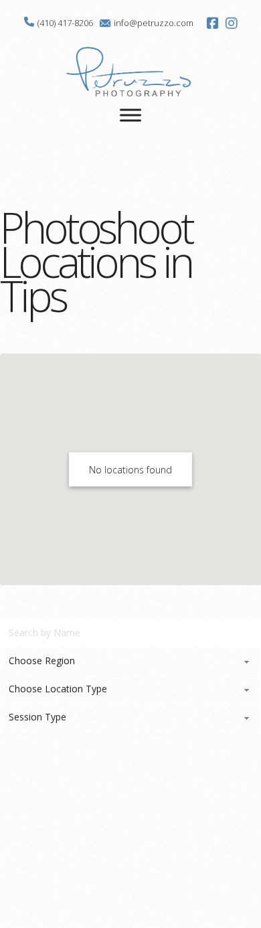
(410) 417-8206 (65, 23)
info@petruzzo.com (153, 23)
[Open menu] (130, 115)
